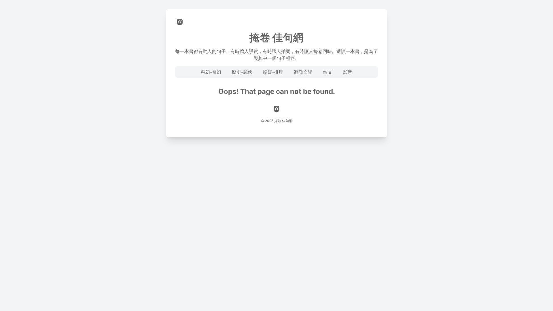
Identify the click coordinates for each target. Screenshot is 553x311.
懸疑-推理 (273, 72)
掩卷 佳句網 (276, 37)
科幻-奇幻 (211, 72)
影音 (347, 72)
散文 (327, 72)
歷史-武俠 (242, 72)
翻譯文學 (303, 72)
